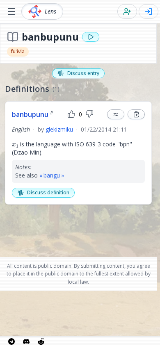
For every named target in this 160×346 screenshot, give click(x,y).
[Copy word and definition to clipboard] (136, 114)
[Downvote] (89, 114)
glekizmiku (59, 129)
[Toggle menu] (11, 11)
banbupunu (32, 114)
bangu (51, 175)
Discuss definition (48, 192)
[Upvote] (71, 114)
